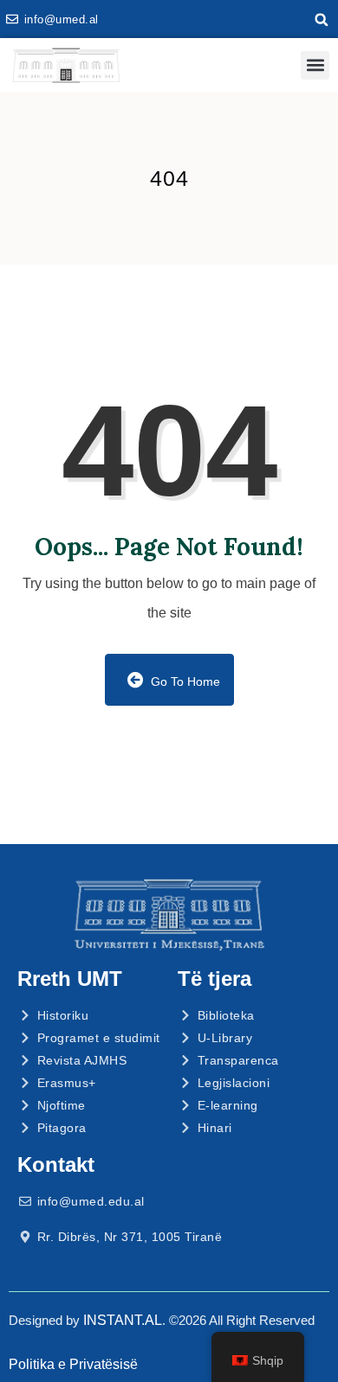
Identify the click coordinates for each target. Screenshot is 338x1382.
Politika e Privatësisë (73, 1364)
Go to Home (183, 681)
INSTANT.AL (122, 1320)
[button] (321, 20)
